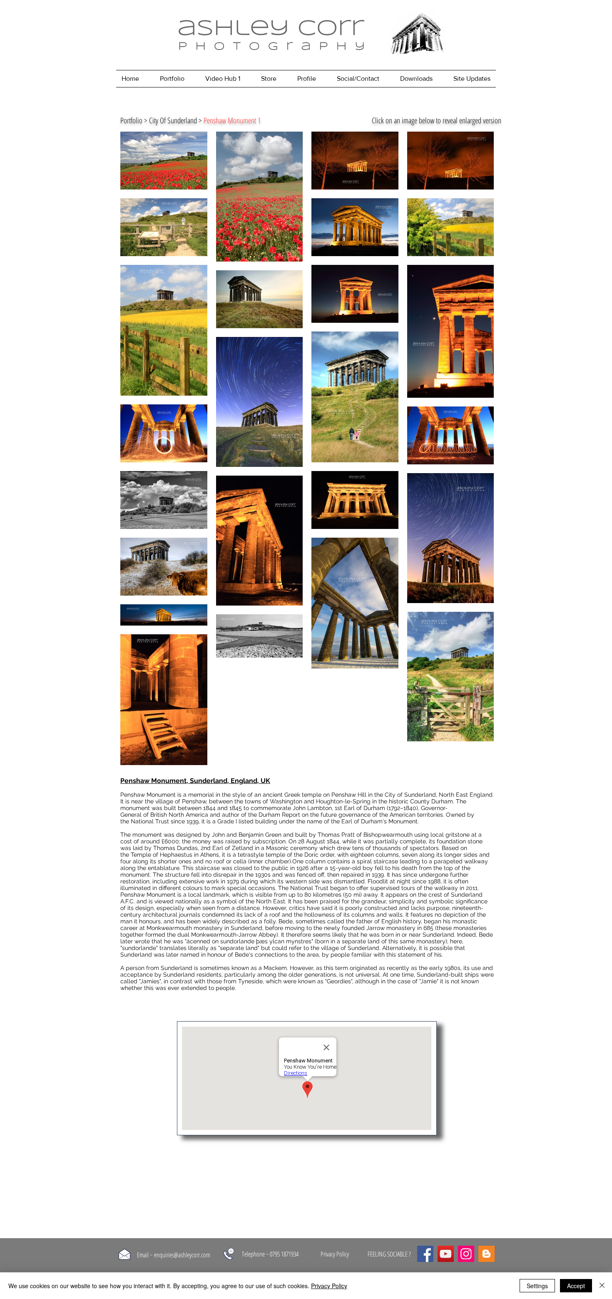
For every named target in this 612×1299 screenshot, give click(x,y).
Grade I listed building (247, 821)
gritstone (457, 834)
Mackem (275, 968)
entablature (163, 868)
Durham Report (279, 814)
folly (270, 921)
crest (435, 894)
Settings (537, 1286)
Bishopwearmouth (388, 834)
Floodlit (378, 881)
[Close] (602, 1285)
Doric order (319, 854)
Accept (576, 1286)
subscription (269, 841)
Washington (286, 801)
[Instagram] (466, 1254)
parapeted (448, 861)
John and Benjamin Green (246, 834)
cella (239, 861)
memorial (201, 794)
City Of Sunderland (173, 120)
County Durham (431, 801)
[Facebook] (425, 1254)
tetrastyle (251, 854)
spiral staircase (377, 861)
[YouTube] (446, 1254)
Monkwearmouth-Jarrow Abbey (233, 934)
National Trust (150, 821)
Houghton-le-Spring (343, 801)
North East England (466, 794)
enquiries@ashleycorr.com (182, 1254)
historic (398, 801)
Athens (209, 854)
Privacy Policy (329, 1286)
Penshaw (194, 801)
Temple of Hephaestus (161, 854)
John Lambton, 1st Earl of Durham (339, 808)
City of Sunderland (410, 794)
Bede (286, 921)
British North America (179, 814)
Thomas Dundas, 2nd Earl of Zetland (203, 848)
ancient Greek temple (292, 794)
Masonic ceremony (292, 848)
